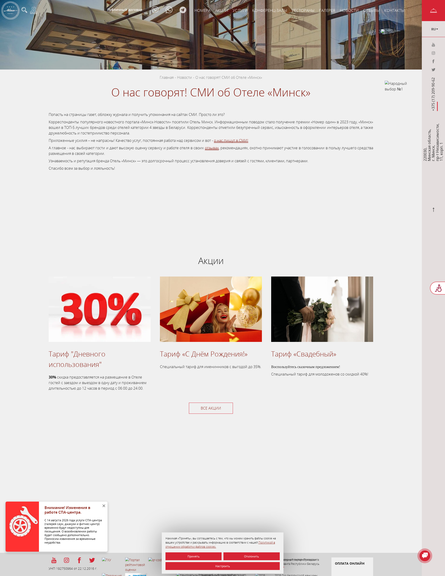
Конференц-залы (269, 10)
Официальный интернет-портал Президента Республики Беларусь (297, 562)
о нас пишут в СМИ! (231, 140)
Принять (194, 556)
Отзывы (371, 10)
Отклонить (251, 556)
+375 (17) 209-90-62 (433, 94)
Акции (221, 10)
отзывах (212, 147)
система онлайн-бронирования (176, 206)
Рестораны (303, 10)
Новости (349, 10)
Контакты (394, 10)
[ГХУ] (113, 565)
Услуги (240, 10)
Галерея (327, 10)
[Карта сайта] (33, 10)
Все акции (211, 408)
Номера (202, 10)
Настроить (222, 566)
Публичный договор (124, 9)
